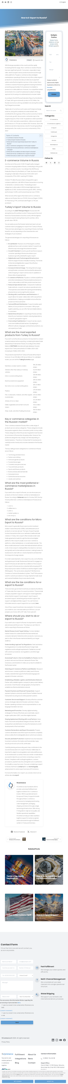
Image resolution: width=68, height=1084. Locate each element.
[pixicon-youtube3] (61, 1040)
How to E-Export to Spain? (47, 915)
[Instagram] (11, 2)
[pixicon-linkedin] (53, 1040)
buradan (49, 87)
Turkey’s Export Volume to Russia (16, 140)
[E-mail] (25, 960)
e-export (16, 775)
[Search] (61, 110)
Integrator (54, 136)
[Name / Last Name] (8, 960)
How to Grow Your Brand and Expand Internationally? (48, 877)
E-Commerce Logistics (53, 123)
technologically (33, 767)
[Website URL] (8, 995)
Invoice (54, 140)
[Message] (17, 984)
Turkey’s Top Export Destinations (15, 877)
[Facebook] (2, 2)
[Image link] (7, 1054)
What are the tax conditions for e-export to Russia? (21, 153)
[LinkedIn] (8, 2)
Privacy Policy (6, 1042)
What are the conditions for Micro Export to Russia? (21, 151)
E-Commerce (54, 119)
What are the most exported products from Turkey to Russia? (22, 143)
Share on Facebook (19, 832)
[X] (50, 162)
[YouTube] (5, 2)
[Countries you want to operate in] (8, 966)
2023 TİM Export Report (22, 211)
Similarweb (20, 497)
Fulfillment (54, 132)
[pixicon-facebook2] (64, 1040)
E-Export (53, 128)
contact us (21, 767)
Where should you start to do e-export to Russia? (21, 155)
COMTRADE (13, 346)
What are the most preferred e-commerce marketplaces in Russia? (22, 148)
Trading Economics (25, 359)
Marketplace (54, 144)
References (54, 153)
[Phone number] (8, 974)
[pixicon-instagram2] (57, 1040)
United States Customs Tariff (19, 915)
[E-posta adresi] (57, 53)
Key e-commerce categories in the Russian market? (21, 145)
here (37, 603)
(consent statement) (6, 1010)
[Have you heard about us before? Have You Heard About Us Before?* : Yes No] (25, 995)
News (53, 149)
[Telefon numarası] (50, 60)
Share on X (33, 832)
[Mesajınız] (54, 71)
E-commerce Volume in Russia (15, 137)
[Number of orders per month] (25, 966)
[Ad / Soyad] (50, 53)
